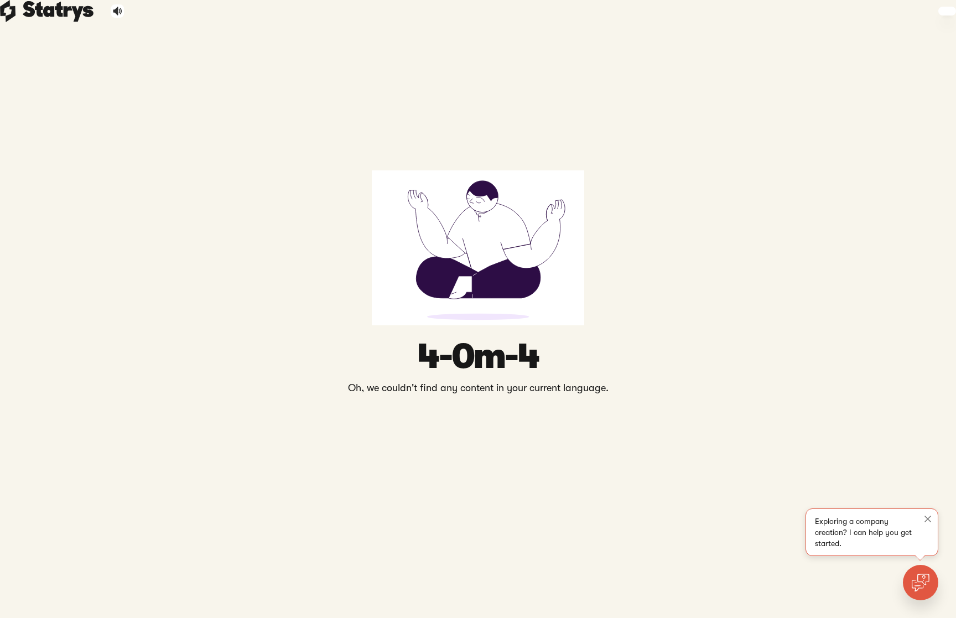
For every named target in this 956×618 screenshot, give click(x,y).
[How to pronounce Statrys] (117, 11)
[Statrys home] (8, 11)
